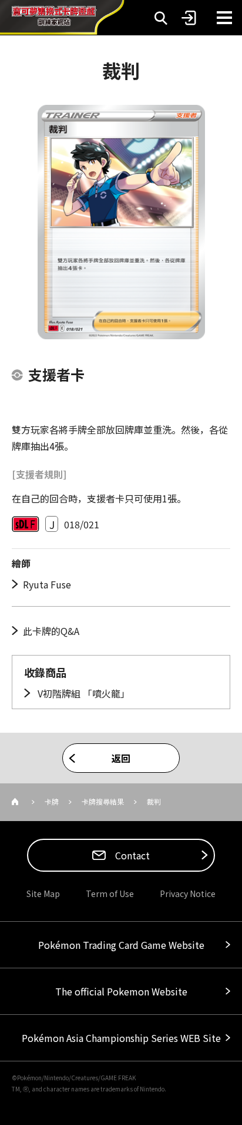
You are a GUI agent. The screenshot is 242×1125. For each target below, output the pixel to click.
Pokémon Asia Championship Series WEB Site (121, 1038)
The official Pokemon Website (121, 991)
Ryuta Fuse (47, 584)
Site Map (43, 893)
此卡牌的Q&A (51, 631)
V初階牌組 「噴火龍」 (82, 693)
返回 (121, 758)
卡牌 (52, 801)
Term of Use (110, 893)
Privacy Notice (188, 893)
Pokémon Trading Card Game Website (121, 945)
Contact (131, 855)
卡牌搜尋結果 (103, 801)
